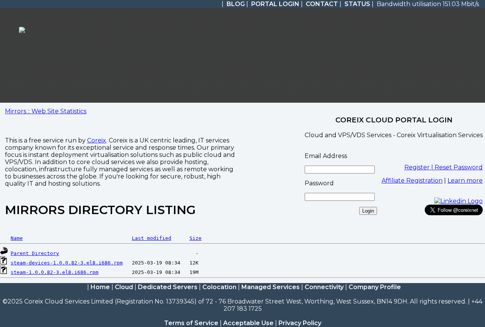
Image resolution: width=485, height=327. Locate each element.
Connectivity (324, 287)
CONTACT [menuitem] (322, 4)
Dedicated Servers (167, 287)
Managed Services (270, 287)
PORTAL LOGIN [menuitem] (275, 4)
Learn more (465, 180)
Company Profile (375, 287)
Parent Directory (35, 253)
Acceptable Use (248, 323)
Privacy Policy (299, 323)
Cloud (124, 287)
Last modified (151, 238)
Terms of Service (191, 323)
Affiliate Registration (412, 180)
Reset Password (459, 167)
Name (17, 238)
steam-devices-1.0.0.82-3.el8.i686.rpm (67, 263)
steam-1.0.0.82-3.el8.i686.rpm (55, 272)
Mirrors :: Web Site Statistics (45, 111)
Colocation (219, 287)
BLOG (236, 4)
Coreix (96, 140)
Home (100, 287)
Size (195, 238)
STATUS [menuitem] (357, 4)
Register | (419, 167)
